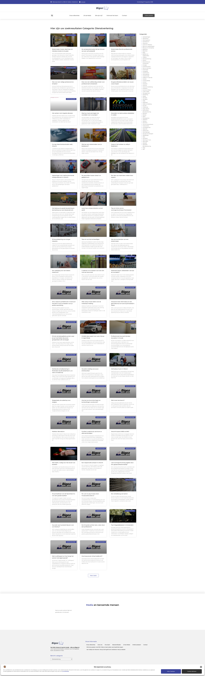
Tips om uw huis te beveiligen (91, 239)
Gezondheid (146, 74)
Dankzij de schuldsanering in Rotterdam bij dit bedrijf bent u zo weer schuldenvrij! (62, 370)
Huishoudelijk (146, 80)
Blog (144, 52)
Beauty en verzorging (148, 47)
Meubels (145, 97)
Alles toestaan (171, 671)
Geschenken (146, 72)
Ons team (107, 644)
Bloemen (145, 51)
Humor (144, 82)
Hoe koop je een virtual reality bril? (92, 556)
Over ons (100, 644)
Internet (145, 85)
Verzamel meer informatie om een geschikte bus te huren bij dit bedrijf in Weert (122, 303)
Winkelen (145, 138)
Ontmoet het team (112, 15)
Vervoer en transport (148, 133)
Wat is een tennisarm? (118, 400)
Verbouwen (146, 130)
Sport (144, 116)
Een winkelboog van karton (119, 494)
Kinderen (145, 88)
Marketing (145, 94)
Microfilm (145, 99)
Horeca (144, 79)
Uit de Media (87, 15)
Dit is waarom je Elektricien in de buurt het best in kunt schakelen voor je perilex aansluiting (64, 303)
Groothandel (146, 76)
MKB (144, 101)
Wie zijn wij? (99, 15)
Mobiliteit (145, 102)
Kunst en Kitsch (147, 90)
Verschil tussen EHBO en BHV (120, 431)
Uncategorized (146, 127)
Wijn (144, 136)
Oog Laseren (146, 108)
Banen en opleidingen (148, 46)
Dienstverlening (147, 58)
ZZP (144, 149)
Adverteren (145, 38)
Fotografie (145, 71)
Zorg (144, 147)
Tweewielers (146, 125)
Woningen (145, 141)
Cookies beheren (191, 671)
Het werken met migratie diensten (62, 113)
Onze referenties (74, 15)
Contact (124, 15)
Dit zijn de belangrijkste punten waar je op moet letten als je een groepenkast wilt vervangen (63, 338)
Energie (145, 65)
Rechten (145, 113)
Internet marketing (148, 86)
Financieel (145, 69)
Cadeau (145, 57)
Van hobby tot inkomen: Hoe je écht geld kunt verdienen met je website (106, 649)
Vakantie (145, 129)
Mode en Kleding (147, 104)
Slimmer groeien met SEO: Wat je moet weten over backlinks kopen (105, 647)
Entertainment (146, 66)
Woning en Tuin (147, 140)
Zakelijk (145, 143)
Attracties (145, 43)
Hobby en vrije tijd (147, 77)
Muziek (144, 105)
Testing (144, 121)
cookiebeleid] (65, 671)
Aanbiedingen (146, 37)
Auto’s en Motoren (147, 44)
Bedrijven (145, 49)
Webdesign (146, 135)
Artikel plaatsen (136, 644)
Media (144, 96)
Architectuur (146, 41)
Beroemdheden (116, 644)
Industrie (145, 83)
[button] (201, 667)
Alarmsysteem (146, 40)
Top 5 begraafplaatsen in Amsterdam (122, 525)
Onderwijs (145, 107)
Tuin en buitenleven (148, 124)
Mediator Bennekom (58, 431)
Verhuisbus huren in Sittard (119, 369)
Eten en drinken (147, 68)
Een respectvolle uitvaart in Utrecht (92, 462)
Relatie (144, 115)
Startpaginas (146, 118)
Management (146, 93)
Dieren (144, 60)
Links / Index (146, 91)
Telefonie (145, 119)
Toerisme (145, 122)
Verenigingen (146, 132)
